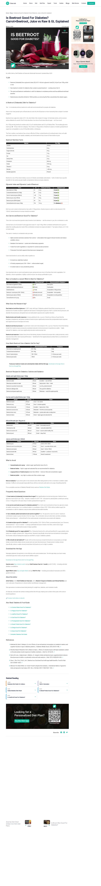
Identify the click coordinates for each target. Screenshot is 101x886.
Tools (55, 3)
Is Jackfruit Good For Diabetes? (19, 614)
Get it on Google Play (15, 366)
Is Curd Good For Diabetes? (17, 617)
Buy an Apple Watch (22, 570)
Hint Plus (42, 3)
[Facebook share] (61, 733)
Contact (83, 3)
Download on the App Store (56, 364)
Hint (36, 3)
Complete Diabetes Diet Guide (18, 634)
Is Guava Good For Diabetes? (18, 631)
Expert (49, 3)
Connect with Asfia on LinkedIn (16, 598)
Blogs (68, 3)
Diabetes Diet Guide (44, 487)
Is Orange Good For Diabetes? (18, 627)
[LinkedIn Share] (64, 733)
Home (25, 3)
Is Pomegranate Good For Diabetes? (20, 621)
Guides (61, 3)
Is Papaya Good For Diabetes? (18, 610)
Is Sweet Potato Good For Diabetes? (20, 624)
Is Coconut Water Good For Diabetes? (20, 607)
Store (30, 3)
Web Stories (75, 3)
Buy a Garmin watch (19, 564)
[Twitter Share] (67, 733)
